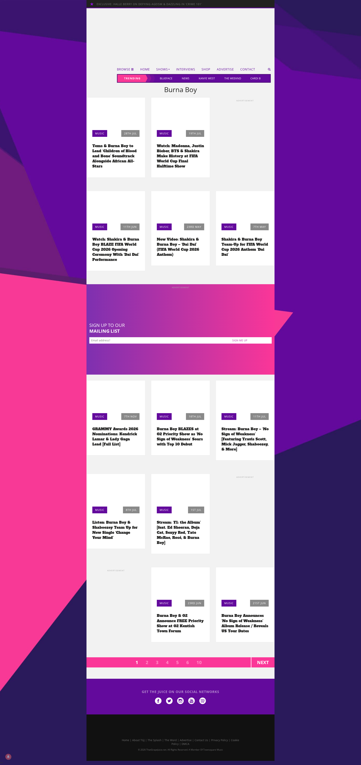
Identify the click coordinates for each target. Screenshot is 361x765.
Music (99, 133)
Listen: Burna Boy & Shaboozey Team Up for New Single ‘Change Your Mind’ (115, 530)
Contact (247, 69)
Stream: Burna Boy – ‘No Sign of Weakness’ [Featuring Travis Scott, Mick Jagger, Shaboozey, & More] (245, 439)
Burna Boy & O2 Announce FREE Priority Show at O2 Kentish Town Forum (180, 623)
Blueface (166, 78)
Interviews (185, 69)
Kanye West (207, 78)
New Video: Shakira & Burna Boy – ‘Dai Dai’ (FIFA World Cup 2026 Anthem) (178, 247)
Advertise (225, 69)
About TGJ (138, 740)
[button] (268, 69)
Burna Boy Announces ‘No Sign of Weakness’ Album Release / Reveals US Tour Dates (244, 623)
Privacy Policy (219, 740)
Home (145, 69)
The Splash (155, 740)
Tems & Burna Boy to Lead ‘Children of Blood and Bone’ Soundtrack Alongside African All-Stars (114, 156)
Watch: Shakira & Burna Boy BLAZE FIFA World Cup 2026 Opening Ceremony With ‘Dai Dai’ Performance (115, 249)
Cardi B (255, 78)
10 (199, 662)
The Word (171, 740)
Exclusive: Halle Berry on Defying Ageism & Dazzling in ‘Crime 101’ (149, 4)
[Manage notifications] (8, 757)
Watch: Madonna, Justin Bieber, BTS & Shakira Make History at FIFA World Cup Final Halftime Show (180, 156)
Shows (162, 69)
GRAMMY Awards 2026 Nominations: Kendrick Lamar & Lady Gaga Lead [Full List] (115, 436)
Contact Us (201, 740)
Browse (123, 69)
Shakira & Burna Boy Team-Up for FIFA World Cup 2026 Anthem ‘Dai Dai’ (244, 247)
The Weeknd (232, 78)
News (185, 78)
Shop (206, 69)
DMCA (185, 744)
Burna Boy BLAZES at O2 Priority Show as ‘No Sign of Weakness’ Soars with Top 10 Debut (180, 436)
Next (263, 662)
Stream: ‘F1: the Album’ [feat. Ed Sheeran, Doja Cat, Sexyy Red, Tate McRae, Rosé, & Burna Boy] (179, 532)
